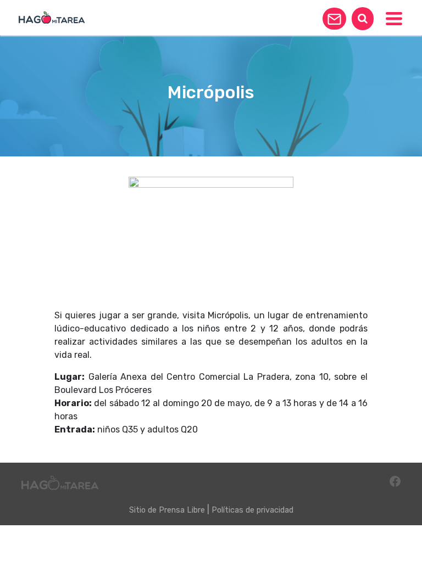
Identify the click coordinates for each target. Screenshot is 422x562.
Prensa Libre (182, 510)
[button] (334, 19)
